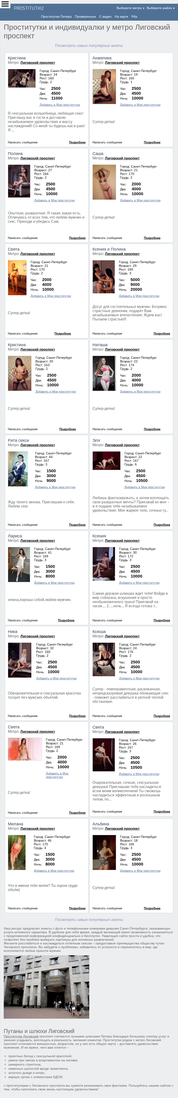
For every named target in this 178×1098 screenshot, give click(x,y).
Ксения (99, 536)
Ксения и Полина (109, 249)
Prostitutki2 (29, 8)
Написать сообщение (23, 142)
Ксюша (99, 631)
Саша (97, 153)
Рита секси (18, 440)
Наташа (100, 344)
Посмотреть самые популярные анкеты (89, 46)
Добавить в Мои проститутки (60, 105)
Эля (96, 440)
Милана (15, 824)
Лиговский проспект (37, 63)
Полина (15, 153)
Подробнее (77, 142)
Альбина (100, 824)
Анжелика (101, 58)
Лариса (15, 536)
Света (13, 249)
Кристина (17, 58)
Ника (12, 631)
